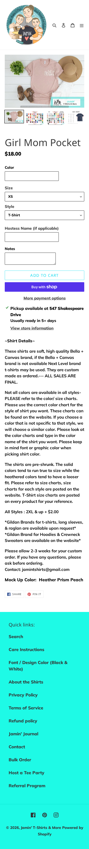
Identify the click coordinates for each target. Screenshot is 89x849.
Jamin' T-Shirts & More (41, 827)
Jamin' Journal (23, 733)
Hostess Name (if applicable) (32, 228)
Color (9, 167)
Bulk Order (20, 759)
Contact (17, 746)
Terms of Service (26, 707)
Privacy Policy (23, 695)
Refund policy (23, 720)
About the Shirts (26, 682)
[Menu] (81, 24)
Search (16, 636)
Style (9, 206)
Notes (10, 248)
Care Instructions (26, 649)
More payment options (45, 298)
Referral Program (27, 785)
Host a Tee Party (26, 772)
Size (9, 187)
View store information (32, 328)
